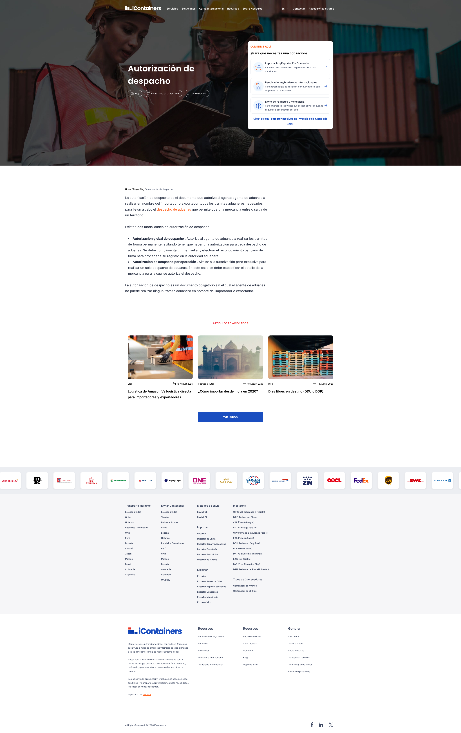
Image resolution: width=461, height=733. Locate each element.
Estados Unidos (133, 512)
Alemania (166, 569)
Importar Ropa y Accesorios (211, 544)
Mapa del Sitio (250, 664)
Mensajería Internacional (210, 657)
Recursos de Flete (252, 636)
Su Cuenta (293, 636)
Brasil (128, 564)
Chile (127, 532)
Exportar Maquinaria (207, 597)
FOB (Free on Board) (243, 538)
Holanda (129, 522)
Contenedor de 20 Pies (245, 591)
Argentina (130, 574)
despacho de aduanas (174, 209)
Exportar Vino (204, 602)
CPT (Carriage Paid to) (244, 527)
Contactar (299, 8)
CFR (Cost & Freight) (243, 522)
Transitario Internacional (210, 664)
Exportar (201, 576)
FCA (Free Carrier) (242, 548)
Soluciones (203, 650)
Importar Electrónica (207, 554)
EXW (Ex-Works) (241, 559)
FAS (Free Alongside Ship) (246, 564)
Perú (127, 538)
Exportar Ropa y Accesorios (211, 586)
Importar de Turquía (207, 559)
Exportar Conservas (207, 591)
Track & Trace (295, 643)
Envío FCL (202, 512)
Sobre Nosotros (252, 8)
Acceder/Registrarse (321, 8)
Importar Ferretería (207, 549)
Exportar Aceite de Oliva (209, 581)
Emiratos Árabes (169, 522)
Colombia (130, 569)
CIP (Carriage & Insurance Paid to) (250, 532)
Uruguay (165, 579)
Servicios (203, 643)
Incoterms (248, 650)
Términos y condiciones (300, 664)
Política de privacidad (299, 671)
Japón (128, 553)
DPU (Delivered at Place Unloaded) (251, 569)
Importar (201, 533)
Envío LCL (202, 517)
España (165, 532)
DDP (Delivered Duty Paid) (246, 543)
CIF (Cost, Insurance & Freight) (249, 512)
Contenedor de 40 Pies (245, 585)
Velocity (147, 694)
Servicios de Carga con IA (211, 636)
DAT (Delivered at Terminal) (247, 553)
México (129, 559)
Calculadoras (250, 643)
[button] (284, 9)
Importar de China (206, 538)
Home (128, 189)
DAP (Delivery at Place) (245, 517)
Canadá (129, 548)
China (128, 517)
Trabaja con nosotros (299, 657)
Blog (135, 189)
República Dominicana (136, 527)
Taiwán (165, 517)
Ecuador (129, 543)
